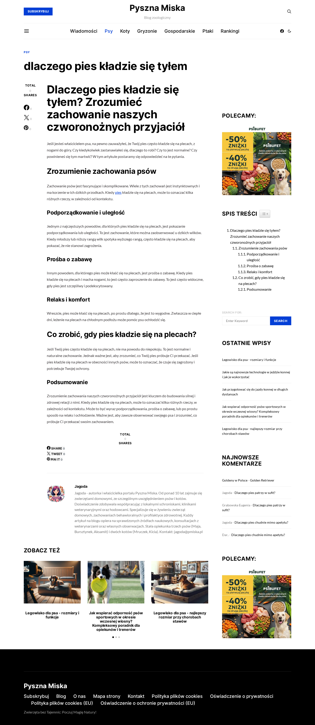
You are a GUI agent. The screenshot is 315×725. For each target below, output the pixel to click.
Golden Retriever (262, 480)
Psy (109, 31)
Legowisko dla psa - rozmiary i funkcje (52, 615)
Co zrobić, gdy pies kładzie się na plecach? (261, 280)
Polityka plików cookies (177, 696)
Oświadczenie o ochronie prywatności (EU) (148, 703)
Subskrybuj (36, 696)
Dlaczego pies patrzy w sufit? (255, 493)
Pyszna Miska (157, 8)
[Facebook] (282, 31)
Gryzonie (147, 31)
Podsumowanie (259, 289)
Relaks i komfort (259, 272)
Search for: (232, 312)
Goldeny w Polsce (234, 480)
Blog (61, 696)
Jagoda (80, 486)
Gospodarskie (179, 31)
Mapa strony (106, 696)
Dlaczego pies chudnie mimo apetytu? (261, 522)
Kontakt (136, 696)
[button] (289, 31)
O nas (79, 696)
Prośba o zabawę (260, 266)
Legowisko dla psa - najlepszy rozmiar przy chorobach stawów (180, 617)
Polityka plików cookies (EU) (62, 703)
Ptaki (207, 31)
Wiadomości (83, 31)
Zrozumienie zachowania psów (262, 248)
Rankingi (230, 31)
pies (118, 192)
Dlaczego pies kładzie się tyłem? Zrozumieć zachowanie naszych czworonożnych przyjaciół (255, 236)
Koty (125, 31)
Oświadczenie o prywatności (241, 696)
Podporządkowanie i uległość (263, 257)
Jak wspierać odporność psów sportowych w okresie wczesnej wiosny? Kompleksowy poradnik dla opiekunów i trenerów (116, 621)
